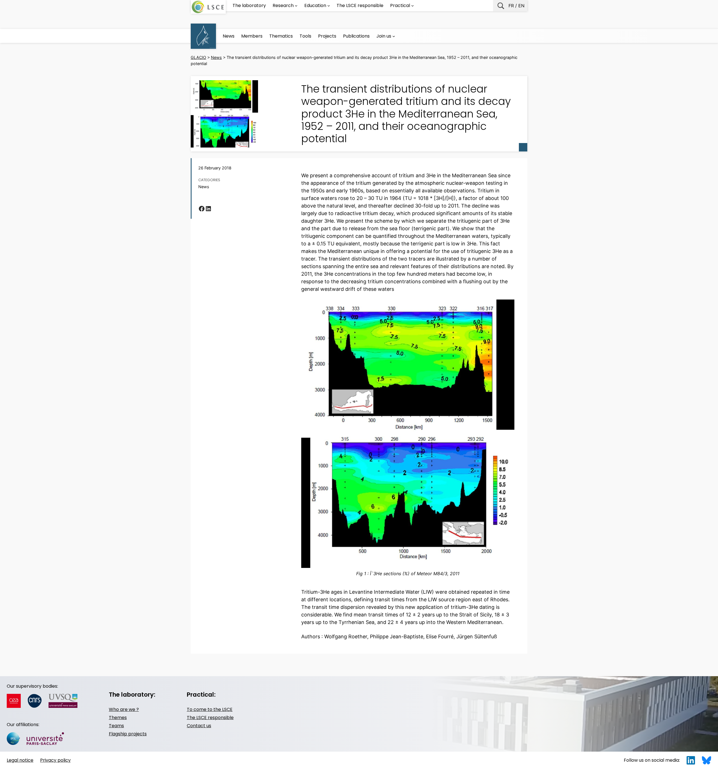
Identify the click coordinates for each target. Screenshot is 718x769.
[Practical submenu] (412, 5)
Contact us (199, 725)
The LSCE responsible (210, 717)
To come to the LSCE (210, 709)
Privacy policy (55, 760)
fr (511, 5)
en (521, 5)
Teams (116, 725)
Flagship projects (128, 734)
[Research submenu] (296, 5)
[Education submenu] (328, 5)
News (203, 186)
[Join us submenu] (393, 36)
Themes (118, 717)
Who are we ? (124, 709)
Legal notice (20, 760)
